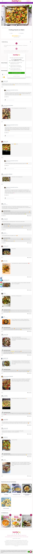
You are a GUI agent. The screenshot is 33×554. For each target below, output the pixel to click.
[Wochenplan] (30, 6)
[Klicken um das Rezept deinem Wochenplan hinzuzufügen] (10, 485)
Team (10, 535)
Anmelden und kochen (16, 76)
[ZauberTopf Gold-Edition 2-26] (27, 521)
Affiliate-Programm (14, 535)
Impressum (19, 535)
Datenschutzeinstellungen (24, 536)
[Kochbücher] (16, 26)
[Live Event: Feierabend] (6, 521)
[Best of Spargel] (16, 521)
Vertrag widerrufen (16, 536)
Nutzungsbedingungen (9, 536)
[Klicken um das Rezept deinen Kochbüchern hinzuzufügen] (6, 493)
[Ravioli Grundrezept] (6, 502)
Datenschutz (24, 535)
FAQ (7, 535)
